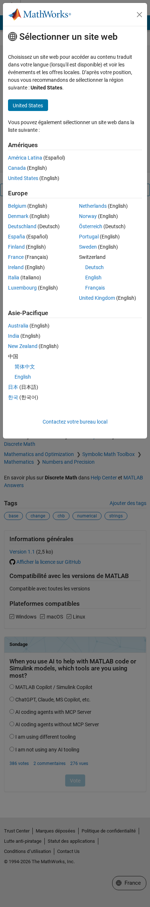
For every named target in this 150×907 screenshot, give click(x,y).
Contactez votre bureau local (75, 422)
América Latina (25, 158)
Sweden (88, 247)
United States (23, 178)
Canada (17, 168)
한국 (13, 397)
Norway (88, 216)
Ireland (16, 267)
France (16, 257)
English (93, 277)
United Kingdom (97, 298)
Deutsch (94, 267)
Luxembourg (22, 288)
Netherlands (93, 206)
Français (95, 288)
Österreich (90, 226)
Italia (13, 277)
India (13, 336)
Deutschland (22, 226)
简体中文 (25, 367)
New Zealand (23, 346)
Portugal (89, 237)
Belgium (17, 206)
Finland (16, 247)
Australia (18, 326)
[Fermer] (139, 14)
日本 (13, 387)
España (16, 237)
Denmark (18, 216)
